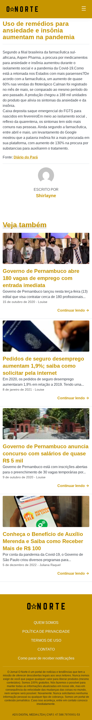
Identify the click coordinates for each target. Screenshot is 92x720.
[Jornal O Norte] (22, 9)
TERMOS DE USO (46, 640)
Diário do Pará (26, 157)
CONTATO (46, 649)
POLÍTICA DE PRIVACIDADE (46, 631)
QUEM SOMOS (46, 623)
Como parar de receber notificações (46, 658)
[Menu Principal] (84, 9)
